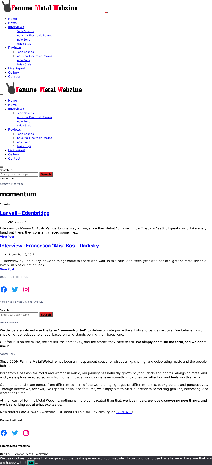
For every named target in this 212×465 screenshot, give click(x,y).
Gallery (13, 72)
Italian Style (24, 43)
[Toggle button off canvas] (106, 12)
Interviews (16, 27)
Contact (14, 77)
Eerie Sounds (25, 31)
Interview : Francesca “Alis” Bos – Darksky (49, 246)
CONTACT (124, 412)
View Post (7, 236)
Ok (31, 462)
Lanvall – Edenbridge (24, 213)
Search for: (7, 170)
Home (12, 19)
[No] (36, 463)
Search (46, 174)
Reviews (14, 48)
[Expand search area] (1, 94)
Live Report (16, 68)
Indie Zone (23, 39)
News (12, 23)
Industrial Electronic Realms (34, 35)
